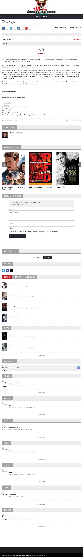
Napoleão (11, 450)
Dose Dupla (77, 121)
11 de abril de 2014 (75, 28)
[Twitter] (3, 270)
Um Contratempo (13, 317)
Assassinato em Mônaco (15, 368)
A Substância (12, 494)
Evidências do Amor (14, 427)
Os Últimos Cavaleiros (14, 295)
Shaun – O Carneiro (14, 284)
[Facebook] (7, 270)
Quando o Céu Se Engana (16, 383)
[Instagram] (11, 270)
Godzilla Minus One (14, 346)
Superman (11, 405)
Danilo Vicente (16, 133)
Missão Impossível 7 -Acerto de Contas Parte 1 (13, 188)
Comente (12, 209)
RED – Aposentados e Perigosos (40, 187)
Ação (15, 121)
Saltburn (11, 472)
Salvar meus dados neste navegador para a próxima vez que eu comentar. (34, 232)
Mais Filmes (41, 355)
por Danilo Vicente (61, 28)
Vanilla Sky (12, 306)
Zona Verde (60, 187)
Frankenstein (12, 335)
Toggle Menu (42, 17)
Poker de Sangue (13, 517)
